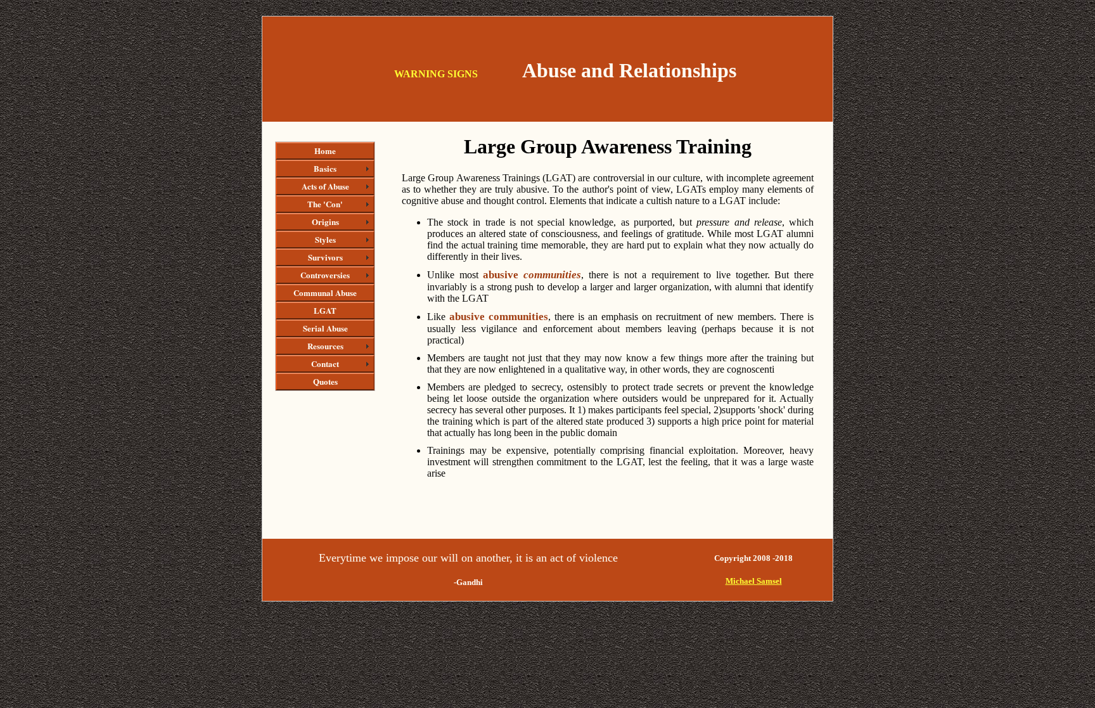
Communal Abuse (325, 292)
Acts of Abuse (325, 186)
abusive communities (496, 317)
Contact (325, 363)
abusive (532, 275)
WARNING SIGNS (436, 73)
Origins (325, 222)
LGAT (325, 310)
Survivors (325, 257)
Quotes (325, 381)
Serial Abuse (325, 328)
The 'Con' (325, 204)
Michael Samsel (754, 581)
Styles (325, 239)
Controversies (325, 275)
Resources (325, 346)
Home (325, 151)
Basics (325, 168)
